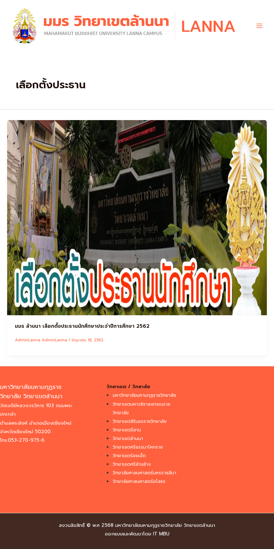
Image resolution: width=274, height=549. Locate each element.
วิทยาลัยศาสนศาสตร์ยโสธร (139, 481)
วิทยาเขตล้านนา (128, 438)
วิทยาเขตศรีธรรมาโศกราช (138, 447)
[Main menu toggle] (259, 25)
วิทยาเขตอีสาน (127, 430)
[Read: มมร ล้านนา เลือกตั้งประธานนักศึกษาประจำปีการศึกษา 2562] (137, 217)
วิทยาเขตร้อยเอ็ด (129, 455)
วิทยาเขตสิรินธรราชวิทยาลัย (140, 421)
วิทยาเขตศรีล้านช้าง (132, 464)
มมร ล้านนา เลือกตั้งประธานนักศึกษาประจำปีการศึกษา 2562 (82, 326)
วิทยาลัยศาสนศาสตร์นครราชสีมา (144, 473)
